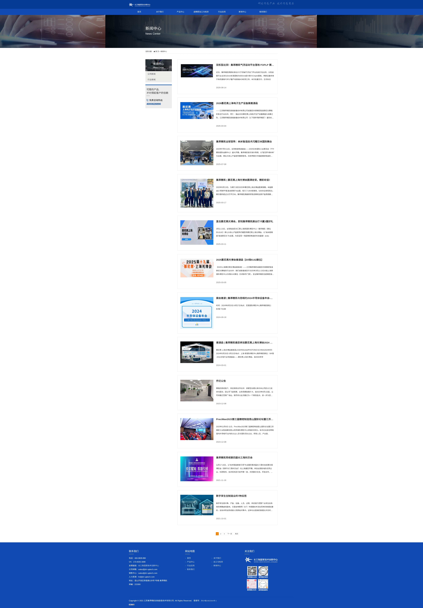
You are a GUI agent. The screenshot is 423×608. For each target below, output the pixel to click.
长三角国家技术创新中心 (148, 566)
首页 (139, 12)
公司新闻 (152, 74)
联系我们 (263, 12)
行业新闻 (152, 80)
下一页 (229, 534)
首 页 (157, 51)
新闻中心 (242, 12)
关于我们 (160, 12)
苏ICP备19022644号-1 (209, 601)
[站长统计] (131, 604)
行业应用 (222, 12)
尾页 (236, 534)
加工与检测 (218, 562)
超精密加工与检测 (201, 12)
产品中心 (180, 12)
